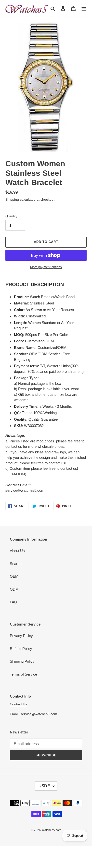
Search (15, 564)
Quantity (11, 216)
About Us (17, 551)
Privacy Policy (21, 636)
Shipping (12, 199)
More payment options (46, 267)
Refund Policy (21, 649)
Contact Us (18, 704)
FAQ (13, 602)
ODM (14, 589)
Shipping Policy (22, 661)
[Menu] (84, 8)
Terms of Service (23, 674)
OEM (14, 576)
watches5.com (51, 830)
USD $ (44, 786)
